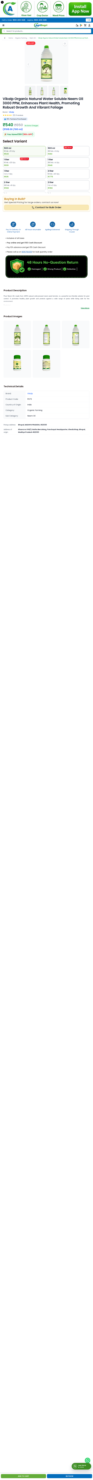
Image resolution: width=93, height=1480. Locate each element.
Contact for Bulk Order (48, 207)
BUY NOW (69, 1476)
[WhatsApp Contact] (87, 1460)
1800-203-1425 (19, 20)
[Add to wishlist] (65, 44)
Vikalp (11, 112)
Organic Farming (21, 38)
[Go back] (5, 38)
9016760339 (27, 252)
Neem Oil (33, 38)
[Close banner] (2, 2)
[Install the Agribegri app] (46, 9)
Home (11, 38)
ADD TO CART (23, 1476)
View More (85, 308)
